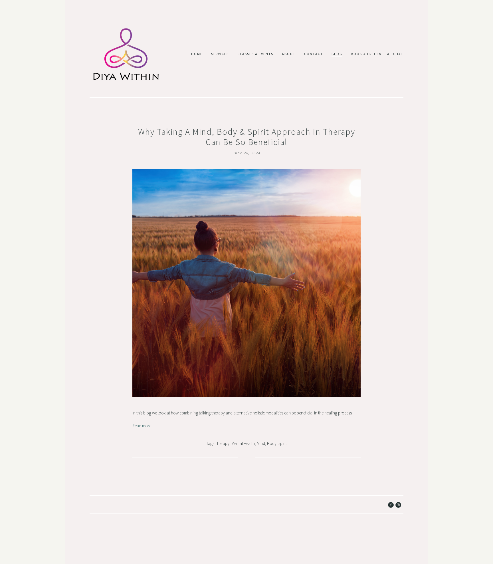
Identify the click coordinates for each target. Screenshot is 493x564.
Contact (313, 54)
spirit (282, 443)
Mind (261, 443)
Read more (141, 425)
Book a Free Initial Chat (377, 54)
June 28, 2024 (246, 152)
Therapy (222, 443)
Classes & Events (255, 54)
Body (271, 443)
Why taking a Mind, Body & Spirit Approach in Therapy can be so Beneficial (246, 136)
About (289, 54)
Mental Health (243, 443)
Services (220, 54)
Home (197, 54)
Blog (337, 54)
